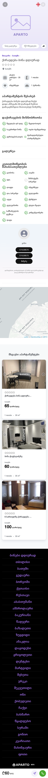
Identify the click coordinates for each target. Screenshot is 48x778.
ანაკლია (22, 641)
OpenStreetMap (36, 337)
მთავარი (6, 56)
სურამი (22, 727)
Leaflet (26, 337)
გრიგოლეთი (22, 654)
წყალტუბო (23, 721)
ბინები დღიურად (23, 555)
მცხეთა (22, 674)
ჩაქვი (23, 708)
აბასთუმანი (23, 601)
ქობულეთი (22, 701)
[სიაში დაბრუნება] (5, 4)
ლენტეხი (23, 661)
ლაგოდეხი (23, 648)
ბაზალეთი (23, 628)
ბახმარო (22, 714)
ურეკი (22, 681)
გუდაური (22, 575)
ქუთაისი (22, 588)
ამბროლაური (23, 608)
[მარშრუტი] (34, 773)
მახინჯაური (23, 747)
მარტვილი (23, 668)
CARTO (44, 337)
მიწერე (24, 261)
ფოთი (22, 754)
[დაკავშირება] (42, 773)
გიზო (24, 243)
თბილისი (23, 562)
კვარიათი (22, 741)
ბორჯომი (23, 582)
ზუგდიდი (23, 635)
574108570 (24, 250)
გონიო (23, 734)
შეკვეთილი (22, 688)
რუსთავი (22, 595)
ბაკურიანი (23, 615)
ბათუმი (15, 56)
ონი (23, 694)
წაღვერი (22, 621)
